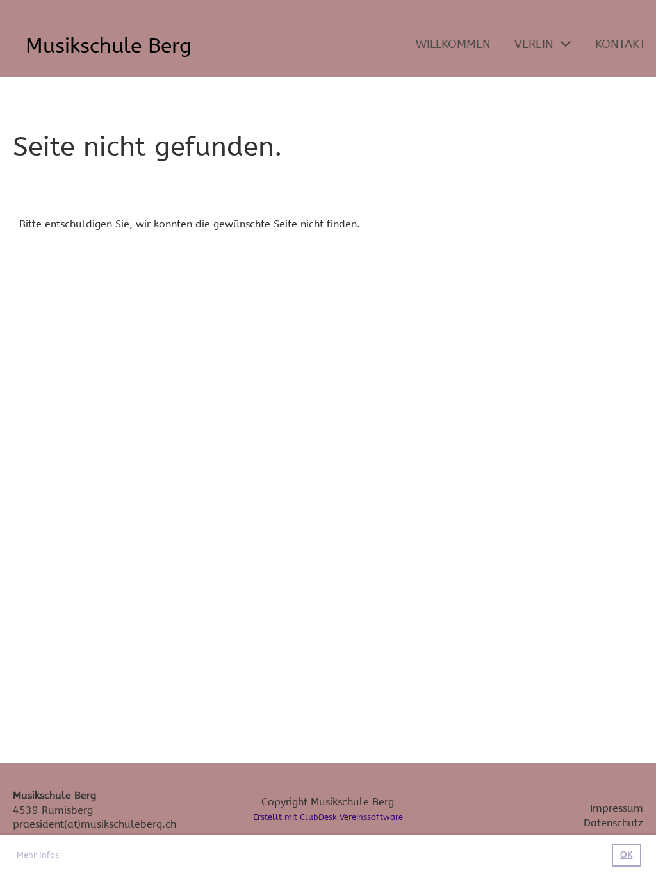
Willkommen (453, 44)
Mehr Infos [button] (38, 855)
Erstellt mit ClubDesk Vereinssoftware (328, 817)
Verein (534, 44)
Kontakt (620, 44)
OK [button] (626, 854)
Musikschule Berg (109, 46)
